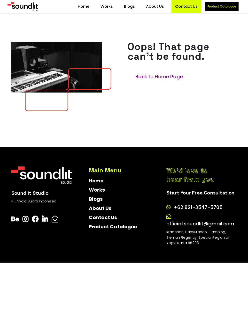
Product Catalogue (222, 6)
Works (107, 6)
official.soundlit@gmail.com (200, 223)
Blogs (129, 6)
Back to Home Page (159, 76)
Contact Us (186, 6)
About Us (155, 6)
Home (83, 6)
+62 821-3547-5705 (198, 207)
